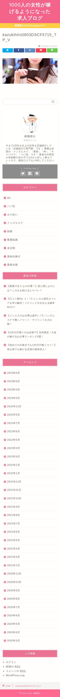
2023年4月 (13, 389)
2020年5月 (13, 623)
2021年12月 (14, 481)
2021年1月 (13, 565)
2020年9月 (13, 590)
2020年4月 (13, 632)
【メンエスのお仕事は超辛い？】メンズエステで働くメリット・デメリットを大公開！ (31, 319)
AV (9, 197)
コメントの (16, 671)
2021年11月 (14, 489)
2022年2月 (13, 465)
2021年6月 (13, 531)
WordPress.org (15, 675)
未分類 (11, 248)
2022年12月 (14, 406)
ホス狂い (12, 214)
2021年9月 (13, 506)
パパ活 (11, 206)
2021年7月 (13, 523)
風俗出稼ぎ (13, 256)
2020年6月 (13, 615)
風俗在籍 (12, 264)
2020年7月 (13, 607)
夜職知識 (12, 239)
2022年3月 (13, 456)
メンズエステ (15, 222)
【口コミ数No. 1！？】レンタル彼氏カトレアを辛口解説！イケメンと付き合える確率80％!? (31, 302)
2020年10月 (14, 582)
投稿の (13, 666)
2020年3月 (13, 640)
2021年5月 (13, 540)
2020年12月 (14, 573)
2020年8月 (13, 598)
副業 (9, 231)
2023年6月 (13, 381)
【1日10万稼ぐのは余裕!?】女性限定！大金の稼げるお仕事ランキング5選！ (31, 334)
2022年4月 (13, 448)
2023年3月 (13, 398)
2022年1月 (13, 473)
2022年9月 (13, 414)
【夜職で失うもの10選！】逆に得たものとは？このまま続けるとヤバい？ (31, 288)
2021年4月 (13, 548)
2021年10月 (14, 498)
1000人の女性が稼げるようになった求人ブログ (30, 11)
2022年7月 (13, 423)
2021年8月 (13, 515)
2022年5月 (13, 439)
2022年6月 (13, 431)
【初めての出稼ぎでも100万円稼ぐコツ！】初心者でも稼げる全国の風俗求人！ (32, 347)
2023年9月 (13, 372)
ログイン (11, 662)
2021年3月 (13, 556)
